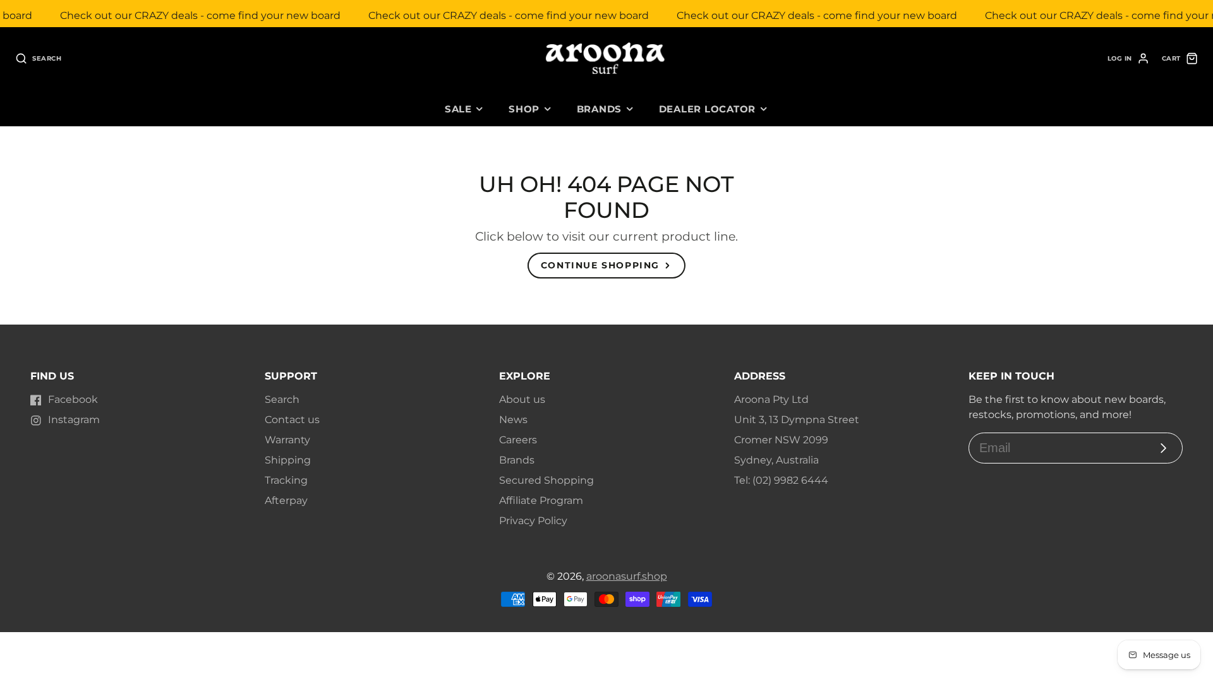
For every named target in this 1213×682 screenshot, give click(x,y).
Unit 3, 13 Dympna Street (796, 420)
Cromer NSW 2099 (781, 440)
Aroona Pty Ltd (771, 399)
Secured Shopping (546, 480)
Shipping (288, 460)
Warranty (287, 440)
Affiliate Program (541, 500)
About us (522, 399)
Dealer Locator (707, 109)
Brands (599, 109)
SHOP (524, 109)
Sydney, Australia (776, 460)
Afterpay (286, 500)
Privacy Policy (533, 521)
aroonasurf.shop (626, 576)
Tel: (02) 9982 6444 (781, 480)
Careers (518, 440)
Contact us (292, 420)
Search (282, 399)
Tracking (286, 480)
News (513, 420)
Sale (458, 109)
